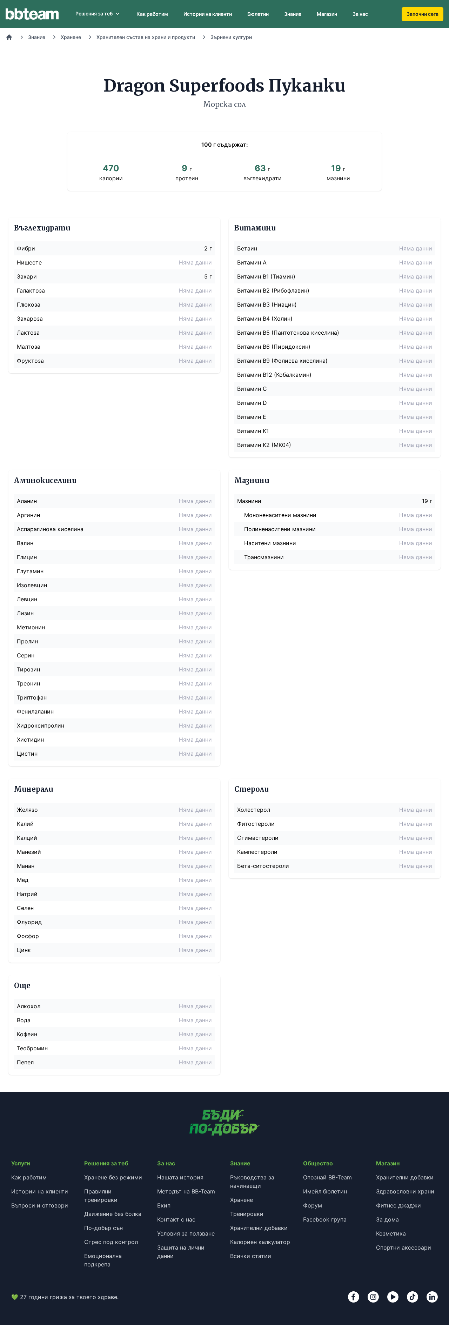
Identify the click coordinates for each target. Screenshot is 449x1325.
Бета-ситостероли (263, 865)
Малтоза (28, 346)
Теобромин (32, 1048)
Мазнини (249, 500)
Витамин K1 (253, 430)
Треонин (28, 683)
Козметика (391, 1233)
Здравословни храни (405, 1191)
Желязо (27, 809)
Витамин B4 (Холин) (265, 318)
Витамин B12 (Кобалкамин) (274, 374)
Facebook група (325, 1219)
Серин (25, 655)
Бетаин (247, 248)
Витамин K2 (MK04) (264, 444)
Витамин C (252, 388)
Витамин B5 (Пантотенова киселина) (288, 332)
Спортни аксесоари (403, 1247)
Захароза (30, 318)
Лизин (25, 613)
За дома (387, 1219)
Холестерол (253, 809)
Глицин (27, 557)
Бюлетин (258, 14)
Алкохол (28, 1006)
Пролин (27, 641)
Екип (163, 1205)
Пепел (25, 1062)
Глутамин (30, 571)
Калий (25, 823)
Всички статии (250, 1255)
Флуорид (29, 921)
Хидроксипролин (40, 725)
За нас (360, 14)
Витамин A (252, 262)
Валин (25, 543)
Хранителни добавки (259, 1227)
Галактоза (31, 290)
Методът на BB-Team (186, 1191)
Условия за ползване (186, 1233)
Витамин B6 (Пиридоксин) (273, 346)
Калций (27, 837)
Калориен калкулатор (260, 1241)
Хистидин (30, 739)
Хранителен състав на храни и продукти (145, 37)
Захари (27, 276)
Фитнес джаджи (398, 1205)
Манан (25, 865)
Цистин (27, 753)
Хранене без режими (113, 1177)
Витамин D (252, 402)
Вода (24, 1020)
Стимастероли (258, 837)
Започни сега (422, 14)
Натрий (27, 893)
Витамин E (251, 416)
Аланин (27, 500)
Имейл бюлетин (325, 1191)
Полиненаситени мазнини (280, 529)
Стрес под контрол (111, 1241)
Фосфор (28, 935)
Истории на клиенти (207, 14)
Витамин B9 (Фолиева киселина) (282, 360)
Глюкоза (28, 304)
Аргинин (28, 514)
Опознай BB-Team (327, 1177)
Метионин (31, 627)
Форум (312, 1205)
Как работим (152, 14)
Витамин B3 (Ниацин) (267, 304)
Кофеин (27, 1034)
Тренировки (246, 1213)
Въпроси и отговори (39, 1205)
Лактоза (28, 332)
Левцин (27, 599)
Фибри (26, 248)
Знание (292, 14)
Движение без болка (112, 1213)
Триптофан (32, 697)
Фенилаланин (35, 711)
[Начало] (9, 37)
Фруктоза (30, 360)
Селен (25, 907)
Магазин (327, 14)
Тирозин (28, 669)
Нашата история (180, 1177)
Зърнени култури (231, 37)
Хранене (71, 37)
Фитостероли (256, 823)
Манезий (29, 851)
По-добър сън (103, 1227)
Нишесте (29, 262)
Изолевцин (32, 585)
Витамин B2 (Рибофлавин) (273, 290)
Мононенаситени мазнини (280, 514)
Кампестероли (257, 851)
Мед (22, 879)
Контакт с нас (176, 1219)
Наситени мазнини (270, 543)
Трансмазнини (264, 557)
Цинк (24, 949)
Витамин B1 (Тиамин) (266, 276)
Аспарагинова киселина (50, 529)
